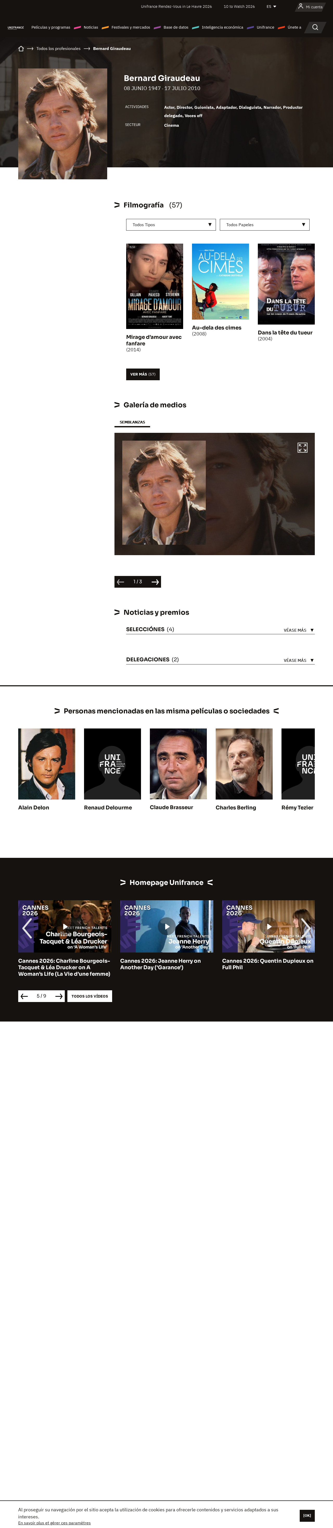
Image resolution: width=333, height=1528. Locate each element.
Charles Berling (236, 807)
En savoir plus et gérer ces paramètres (54, 1522)
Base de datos (176, 27)
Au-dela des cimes (216, 328)
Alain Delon (33, 807)
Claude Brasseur (171, 807)
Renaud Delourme (108, 807)
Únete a (294, 27)
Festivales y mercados (131, 27)
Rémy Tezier (297, 807)
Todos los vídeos (90, 996)
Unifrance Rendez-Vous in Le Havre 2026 (176, 6)
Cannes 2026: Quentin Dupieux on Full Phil (267, 964)
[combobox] (171, 225)
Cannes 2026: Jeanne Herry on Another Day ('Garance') (160, 964)
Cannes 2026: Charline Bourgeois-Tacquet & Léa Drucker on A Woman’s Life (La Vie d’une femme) (64, 967)
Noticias (91, 27)
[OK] (307, 1515)
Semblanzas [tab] (132, 422)
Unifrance (265, 27)
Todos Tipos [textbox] (144, 224)
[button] (303, 448)
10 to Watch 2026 (239, 6)
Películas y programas (50, 27)
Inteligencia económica (222, 27)
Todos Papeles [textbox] (240, 224)
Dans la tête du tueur (285, 332)
